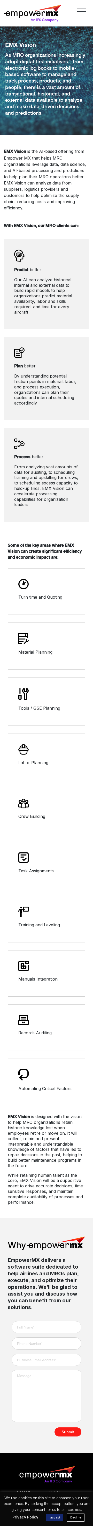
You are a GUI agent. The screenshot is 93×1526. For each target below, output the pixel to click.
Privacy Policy (25, 1517)
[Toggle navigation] (81, 11)
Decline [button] (75, 1517)
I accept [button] (54, 1517)
